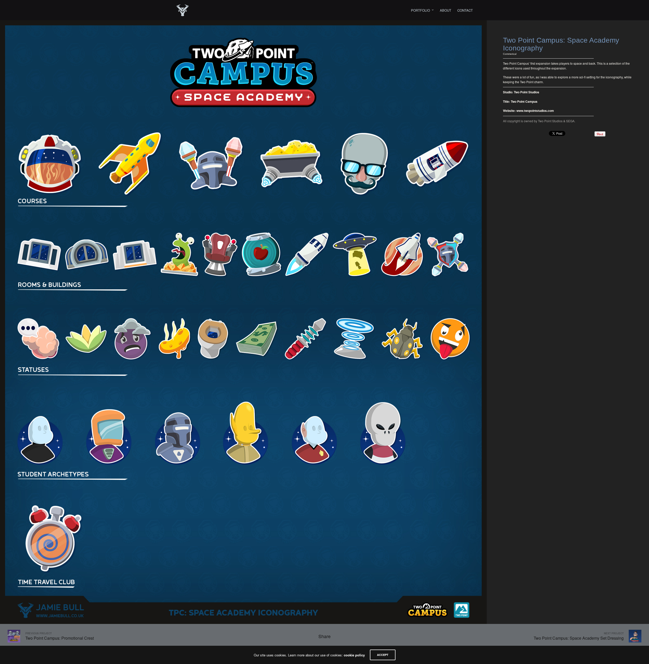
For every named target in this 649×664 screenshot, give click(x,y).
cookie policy (354, 655)
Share (324, 636)
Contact (465, 10)
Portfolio (420, 10)
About (445, 10)
